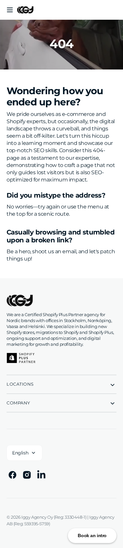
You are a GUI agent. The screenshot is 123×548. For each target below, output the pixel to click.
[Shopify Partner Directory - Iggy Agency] (21, 358)
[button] (10, 10)
